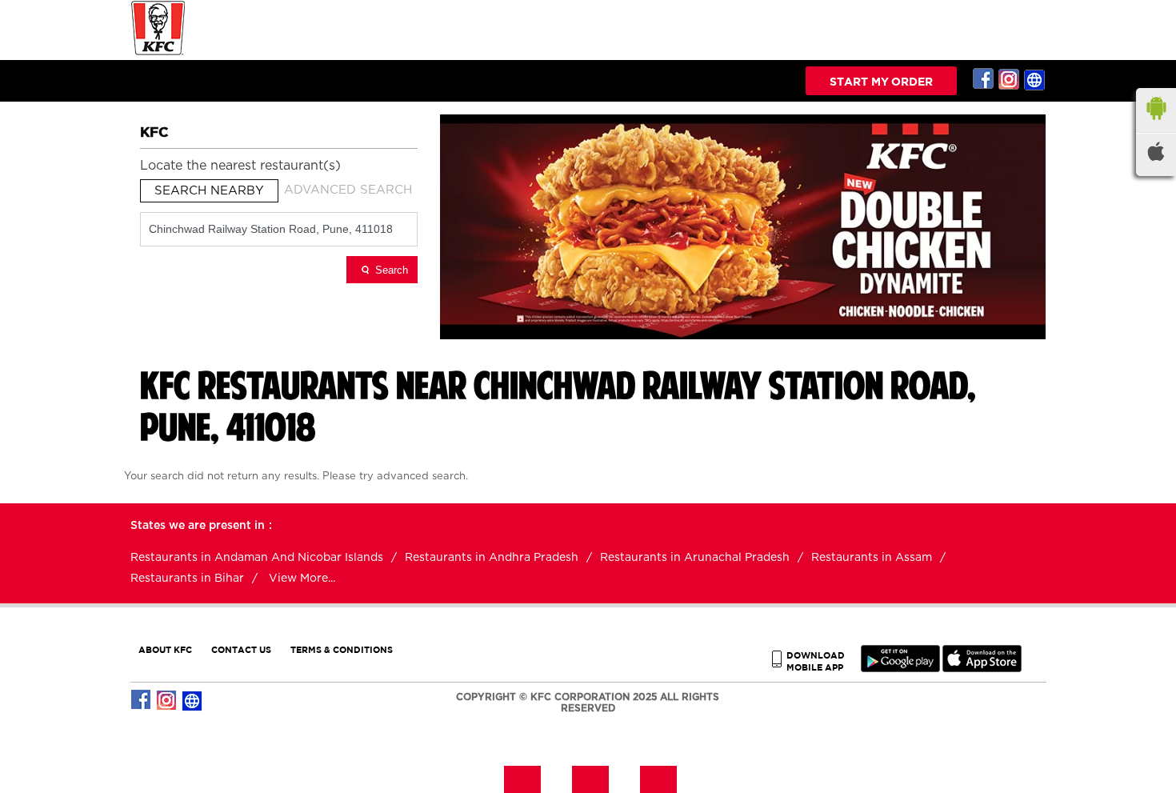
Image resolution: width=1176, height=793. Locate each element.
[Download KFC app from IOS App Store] (982, 668)
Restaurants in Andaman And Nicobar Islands (256, 557)
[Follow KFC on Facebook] (984, 79)
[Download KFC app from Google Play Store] (900, 668)
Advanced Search (348, 190)
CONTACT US (241, 649)
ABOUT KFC (165, 649)
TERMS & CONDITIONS (341, 649)
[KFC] (158, 53)
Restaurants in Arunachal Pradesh (695, 557)
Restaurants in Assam (871, 557)
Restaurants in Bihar (187, 578)
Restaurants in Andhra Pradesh (491, 557)
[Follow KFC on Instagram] (1009, 79)
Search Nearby (209, 191)
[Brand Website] (1035, 79)
